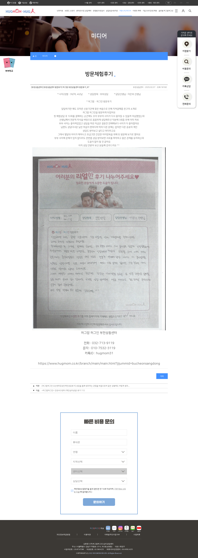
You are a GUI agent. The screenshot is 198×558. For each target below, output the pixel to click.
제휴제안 (35, 3)
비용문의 (186, 68)
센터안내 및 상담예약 (83, 11)
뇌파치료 (60, 11)
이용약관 (87, 534)
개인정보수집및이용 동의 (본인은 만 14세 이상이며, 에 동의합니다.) (100, 490)
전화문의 (186, 104)
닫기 (13, 54)
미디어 (45, 56)
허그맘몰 (13, 3)
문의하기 (99, 502)
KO (169, 3)
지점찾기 (186, 51)
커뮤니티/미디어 (125, 11)
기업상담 (24, 3)
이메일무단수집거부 (112, 534)
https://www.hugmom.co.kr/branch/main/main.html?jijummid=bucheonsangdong (99, 363)
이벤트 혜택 (137, 11)
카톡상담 (186, 86)
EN (175, 3)
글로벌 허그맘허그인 (166, 11)
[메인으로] (20, 11)
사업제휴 (136, 534)
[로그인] (183, 11)
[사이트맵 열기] (176, 11)
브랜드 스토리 (70, 11)
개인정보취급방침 (63, 534)
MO (187, 3)
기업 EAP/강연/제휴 (150, 11)
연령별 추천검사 (98, 11)
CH (181, 3)
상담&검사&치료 (112, 11)
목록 (162, 376)
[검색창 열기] (190, 11)
